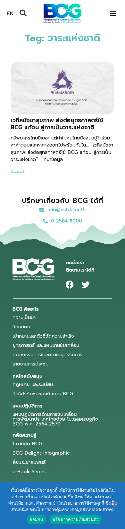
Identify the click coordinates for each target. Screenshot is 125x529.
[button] (23, 13)
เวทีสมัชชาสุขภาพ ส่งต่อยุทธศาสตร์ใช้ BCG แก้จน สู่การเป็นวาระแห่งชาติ (57, 124)
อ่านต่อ (17, 170)
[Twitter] (86, 285)
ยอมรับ (36, 519)
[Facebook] (70, 285)
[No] (114, 505)
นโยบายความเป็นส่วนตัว (76, 519)
